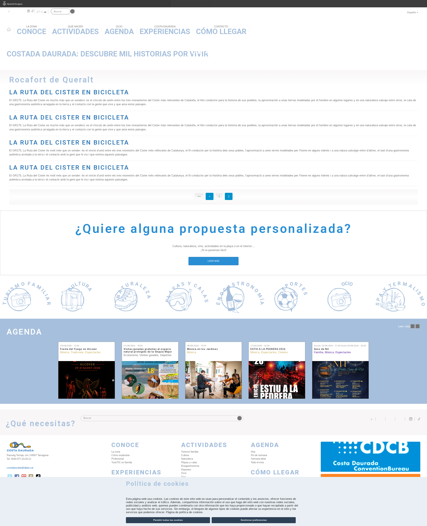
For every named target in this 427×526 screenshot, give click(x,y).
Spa (183, 476)
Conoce (125, 445)
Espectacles (93, 352)
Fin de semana (259, 455)
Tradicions (77, 352)
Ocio (183, 473)
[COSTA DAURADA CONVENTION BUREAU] (370, 457)
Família (318, 352)
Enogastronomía (190, 465)
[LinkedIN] (28, 11)
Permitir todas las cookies (168, 520)
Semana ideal (258, 458)
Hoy (253, 451)
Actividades (204, 445)
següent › (417, 326)
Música (64, 352)
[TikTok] (33, 11)
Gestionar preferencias (254, 520)
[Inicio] (213, 33)
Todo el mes (257, 462)
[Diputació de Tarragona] (213, 3)
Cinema (283, 352)
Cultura (185, 455)
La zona (115, 451)
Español (411, 12)
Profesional (117, 458)
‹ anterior (412, 326)
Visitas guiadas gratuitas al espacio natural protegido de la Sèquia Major (148, 350)
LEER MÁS (213, 261)
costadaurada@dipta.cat (20, 467)
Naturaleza (187, 458)
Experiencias (136, 472)
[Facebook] (14, 11)
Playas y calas (189, 462)
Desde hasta (340, 345)
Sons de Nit (321, 349)
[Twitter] (9, 11)
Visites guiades (148, 355)
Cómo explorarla (120, 455)
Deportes (165, 355)
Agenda (24, 332)
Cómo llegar (275, 472)
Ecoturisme (131, 355)
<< (199, 196)
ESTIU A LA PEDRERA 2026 (267, 349)
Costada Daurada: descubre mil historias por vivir (107, 54)
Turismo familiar (189, 451)
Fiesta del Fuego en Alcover (78, 349)
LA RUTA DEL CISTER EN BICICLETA (69, 92)
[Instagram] (23, 11)
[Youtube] (18, 11)
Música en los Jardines (202, 349)
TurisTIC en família (121, 462)
